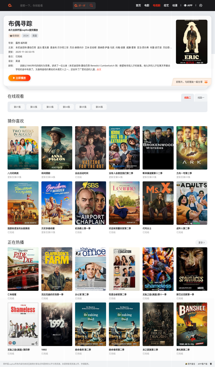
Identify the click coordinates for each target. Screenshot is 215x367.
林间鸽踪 (45, 173)
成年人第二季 (183, 228)
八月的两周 (13, 173)
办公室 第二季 (82, 294)
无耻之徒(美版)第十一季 (155, 294)
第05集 (83, 107)
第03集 (50, 107)
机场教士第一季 (83, 228)
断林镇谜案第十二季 (152, 173)
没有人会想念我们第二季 (121, 173)
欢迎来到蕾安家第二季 (120, 228)
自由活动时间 (81, 173)
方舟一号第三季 (184, 173)
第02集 (33, 107)
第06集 (99, 107)
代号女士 (147, 228)
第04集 (66, 107)
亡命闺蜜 (12, 294)
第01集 (17, 107)
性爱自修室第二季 (118, 294)
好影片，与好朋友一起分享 (189, 81)
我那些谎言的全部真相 (19, 228)
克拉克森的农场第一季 (52, 294)
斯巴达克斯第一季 (185, 294)
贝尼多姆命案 (48, 228)
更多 (200, 242)
